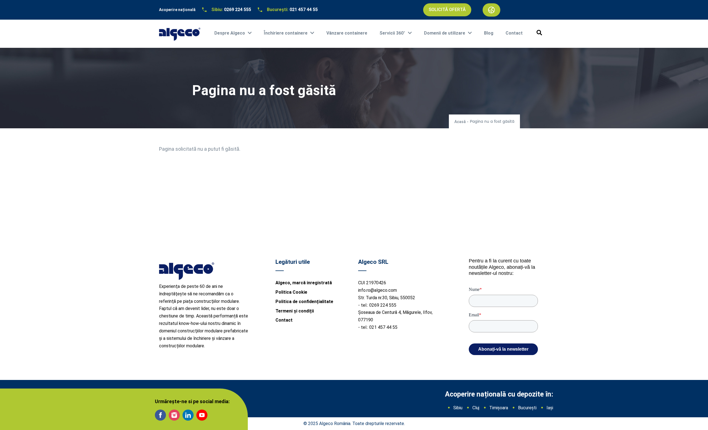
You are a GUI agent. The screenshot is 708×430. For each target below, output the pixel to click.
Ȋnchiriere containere (286, 33)
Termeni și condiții (294, 311)
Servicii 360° (392, 33)
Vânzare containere (346, 33)
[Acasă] (180, 32)
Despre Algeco (229, 33)
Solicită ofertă (447, 9)
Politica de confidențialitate (304, 301)
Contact (514, 33)
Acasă (460, 121)
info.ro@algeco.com (377, 290)
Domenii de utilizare (444, 33)
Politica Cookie (291, 292)
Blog (488, 33)
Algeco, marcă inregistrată (303, 282)
